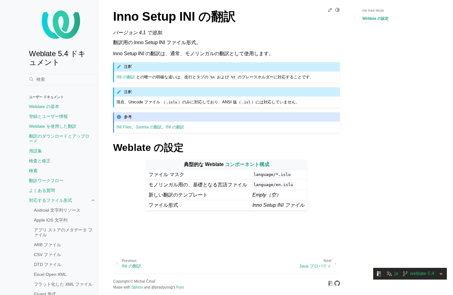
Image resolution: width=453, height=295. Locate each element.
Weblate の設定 (375, 18)
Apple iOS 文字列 (50, 220)
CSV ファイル (47, 254)
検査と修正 (40, 160)
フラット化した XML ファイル (63, 284)
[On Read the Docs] (330, 284)
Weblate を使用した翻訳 (52, 126)
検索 (33, 170)
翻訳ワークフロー (46, 180)
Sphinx (137, 287)
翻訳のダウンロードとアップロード (59, 138)
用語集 (35, 150)
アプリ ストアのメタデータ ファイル (63, 232)
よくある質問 (42, 190)
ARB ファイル (47, 244)
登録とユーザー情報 (48, 116)
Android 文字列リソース (57, 210)
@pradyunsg (162, 287)
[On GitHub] (337, 284)
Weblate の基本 (44, 106)
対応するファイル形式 (50, 200)
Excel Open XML (50, 274)
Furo (180, 287)
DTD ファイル (47, 264)
